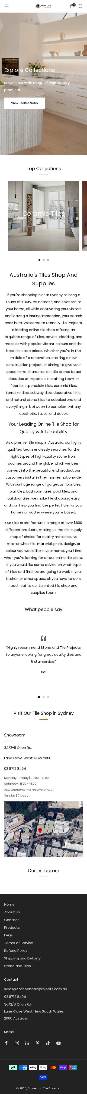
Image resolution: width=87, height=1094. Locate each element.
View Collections (24, 103)
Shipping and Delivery (22, 958)
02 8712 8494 (15, 768)
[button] (39, 697)
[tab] (39, 260)
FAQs (8, 935)
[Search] (80, 6)
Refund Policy (15, 950)
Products (12, 927)
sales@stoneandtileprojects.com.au (35, 988)
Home (9, 904)
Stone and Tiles (17, 965)
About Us (12, 912)
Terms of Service (18, 942)
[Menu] (6, 6)
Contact (11, 919)
